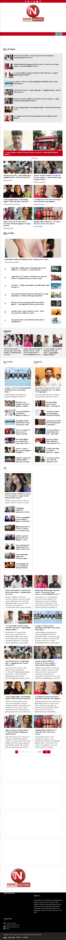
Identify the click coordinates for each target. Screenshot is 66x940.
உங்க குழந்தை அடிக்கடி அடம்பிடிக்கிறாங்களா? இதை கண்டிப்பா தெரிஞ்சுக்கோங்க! (28, 320)
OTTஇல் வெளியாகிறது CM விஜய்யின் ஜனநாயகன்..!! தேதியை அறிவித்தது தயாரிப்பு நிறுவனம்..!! (52, 450)
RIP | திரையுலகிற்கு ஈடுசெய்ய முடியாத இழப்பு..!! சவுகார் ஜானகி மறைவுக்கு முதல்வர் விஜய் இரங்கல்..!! (53, 404)
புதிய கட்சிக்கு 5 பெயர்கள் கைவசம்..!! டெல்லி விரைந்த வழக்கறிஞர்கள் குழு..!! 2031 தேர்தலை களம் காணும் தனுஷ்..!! (48, 389)
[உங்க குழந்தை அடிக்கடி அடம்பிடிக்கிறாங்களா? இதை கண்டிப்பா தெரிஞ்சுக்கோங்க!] (56, 321)
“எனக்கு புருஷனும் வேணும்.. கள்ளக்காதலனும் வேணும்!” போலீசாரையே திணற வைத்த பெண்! (37, 108)
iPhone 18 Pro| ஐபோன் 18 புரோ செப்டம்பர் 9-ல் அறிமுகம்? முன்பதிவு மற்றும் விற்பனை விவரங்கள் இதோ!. (23, 432)
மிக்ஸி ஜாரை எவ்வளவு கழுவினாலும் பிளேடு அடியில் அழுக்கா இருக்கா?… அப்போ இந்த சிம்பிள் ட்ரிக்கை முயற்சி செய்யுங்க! (27, 303)
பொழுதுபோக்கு (38, 361)
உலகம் (5, 467)
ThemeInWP (38, 934)
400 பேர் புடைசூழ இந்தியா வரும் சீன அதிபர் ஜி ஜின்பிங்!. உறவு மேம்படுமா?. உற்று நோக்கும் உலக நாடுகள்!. (23, 519)
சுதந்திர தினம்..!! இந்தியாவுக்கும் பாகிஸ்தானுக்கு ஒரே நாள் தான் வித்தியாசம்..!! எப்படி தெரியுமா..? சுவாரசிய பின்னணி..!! (28, 269)
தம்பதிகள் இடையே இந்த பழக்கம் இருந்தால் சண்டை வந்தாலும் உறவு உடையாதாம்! (26, 259)
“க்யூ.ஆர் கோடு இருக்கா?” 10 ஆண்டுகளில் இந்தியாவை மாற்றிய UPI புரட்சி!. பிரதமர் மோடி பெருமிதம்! (23, 413)
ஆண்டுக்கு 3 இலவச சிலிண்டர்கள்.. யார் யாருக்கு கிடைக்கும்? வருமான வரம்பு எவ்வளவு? (47, 222)
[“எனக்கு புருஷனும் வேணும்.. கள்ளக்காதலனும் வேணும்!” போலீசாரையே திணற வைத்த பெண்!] (9, 109)
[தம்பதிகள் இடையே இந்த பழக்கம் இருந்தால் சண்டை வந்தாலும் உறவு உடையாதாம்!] (33, 248)
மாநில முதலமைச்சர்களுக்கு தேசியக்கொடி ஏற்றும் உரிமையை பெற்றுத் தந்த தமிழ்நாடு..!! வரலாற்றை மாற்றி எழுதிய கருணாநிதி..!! (29, 294)
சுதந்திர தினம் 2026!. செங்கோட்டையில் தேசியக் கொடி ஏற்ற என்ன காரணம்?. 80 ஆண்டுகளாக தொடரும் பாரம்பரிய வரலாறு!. (29, 277)
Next (60, 341)
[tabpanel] (33, 143)
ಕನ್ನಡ (25, 937)
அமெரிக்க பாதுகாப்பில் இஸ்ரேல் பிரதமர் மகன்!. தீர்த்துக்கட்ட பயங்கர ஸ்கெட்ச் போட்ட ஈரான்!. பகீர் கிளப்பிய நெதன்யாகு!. (23, 538)
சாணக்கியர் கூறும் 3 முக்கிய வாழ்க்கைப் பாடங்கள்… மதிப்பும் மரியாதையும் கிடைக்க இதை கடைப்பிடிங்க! (27, 312)
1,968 (39, 752)
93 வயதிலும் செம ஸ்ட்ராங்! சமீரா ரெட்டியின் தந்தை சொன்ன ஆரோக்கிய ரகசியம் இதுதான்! (36, 117)
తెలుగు (18, 937)
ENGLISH (11, 937)
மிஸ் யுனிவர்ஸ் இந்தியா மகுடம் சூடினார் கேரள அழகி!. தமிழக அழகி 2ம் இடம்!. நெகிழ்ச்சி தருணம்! (23, 441)
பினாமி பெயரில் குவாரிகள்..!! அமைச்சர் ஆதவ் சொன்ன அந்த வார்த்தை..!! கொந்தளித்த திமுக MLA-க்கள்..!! (34, 56)
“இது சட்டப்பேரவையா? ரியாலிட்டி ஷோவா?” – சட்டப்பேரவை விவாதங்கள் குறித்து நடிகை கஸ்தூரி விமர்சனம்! (16, 223)
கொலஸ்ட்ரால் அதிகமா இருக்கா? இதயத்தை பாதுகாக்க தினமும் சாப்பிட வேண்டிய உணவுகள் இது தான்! (53, 441)
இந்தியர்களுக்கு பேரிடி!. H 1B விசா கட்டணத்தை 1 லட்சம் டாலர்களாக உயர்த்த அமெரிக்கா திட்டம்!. (23, 529)
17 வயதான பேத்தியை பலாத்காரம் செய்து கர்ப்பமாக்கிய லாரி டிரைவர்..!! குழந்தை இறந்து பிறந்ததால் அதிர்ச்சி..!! (36, 74)
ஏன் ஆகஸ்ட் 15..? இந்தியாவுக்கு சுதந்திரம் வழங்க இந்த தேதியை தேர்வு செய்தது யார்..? (30, 286)
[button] (57, 34)
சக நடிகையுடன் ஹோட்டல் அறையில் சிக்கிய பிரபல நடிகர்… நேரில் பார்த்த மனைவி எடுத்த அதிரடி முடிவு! (53, 432)
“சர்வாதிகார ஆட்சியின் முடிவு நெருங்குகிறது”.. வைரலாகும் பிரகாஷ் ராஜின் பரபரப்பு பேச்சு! (53, 413)
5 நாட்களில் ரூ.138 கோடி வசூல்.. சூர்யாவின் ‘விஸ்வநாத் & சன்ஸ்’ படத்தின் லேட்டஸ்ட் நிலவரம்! (53, 460)
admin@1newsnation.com (12, 927)
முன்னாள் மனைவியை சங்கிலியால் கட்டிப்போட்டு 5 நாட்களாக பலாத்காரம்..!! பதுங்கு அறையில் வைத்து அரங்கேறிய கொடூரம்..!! (36, 99)
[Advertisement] (33, 768)
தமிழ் (5, 937)
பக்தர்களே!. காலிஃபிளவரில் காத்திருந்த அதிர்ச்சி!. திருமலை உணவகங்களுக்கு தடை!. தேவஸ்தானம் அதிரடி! (23, 460)
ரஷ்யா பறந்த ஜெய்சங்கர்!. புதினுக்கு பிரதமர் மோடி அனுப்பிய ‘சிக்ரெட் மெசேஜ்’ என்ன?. (23, 547)
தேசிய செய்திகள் (8, 361)
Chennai (7, 928)
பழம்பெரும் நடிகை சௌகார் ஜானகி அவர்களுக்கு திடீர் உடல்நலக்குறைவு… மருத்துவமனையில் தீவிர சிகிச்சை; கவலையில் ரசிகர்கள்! (53, 423)
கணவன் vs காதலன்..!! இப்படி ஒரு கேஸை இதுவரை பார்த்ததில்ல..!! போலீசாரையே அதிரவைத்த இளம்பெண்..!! (23, 450)
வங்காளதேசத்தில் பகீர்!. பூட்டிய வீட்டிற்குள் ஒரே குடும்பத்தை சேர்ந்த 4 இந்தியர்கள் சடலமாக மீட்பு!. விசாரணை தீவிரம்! (23, 566)
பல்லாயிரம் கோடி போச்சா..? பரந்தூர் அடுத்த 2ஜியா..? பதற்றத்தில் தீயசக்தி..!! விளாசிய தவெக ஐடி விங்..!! (37, 91)
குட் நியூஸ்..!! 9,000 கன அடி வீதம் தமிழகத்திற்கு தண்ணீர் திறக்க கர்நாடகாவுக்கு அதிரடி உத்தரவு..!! (36, 82)
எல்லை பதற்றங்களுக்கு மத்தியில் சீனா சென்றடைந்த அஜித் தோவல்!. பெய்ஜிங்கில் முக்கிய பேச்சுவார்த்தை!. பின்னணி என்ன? (22, 556)
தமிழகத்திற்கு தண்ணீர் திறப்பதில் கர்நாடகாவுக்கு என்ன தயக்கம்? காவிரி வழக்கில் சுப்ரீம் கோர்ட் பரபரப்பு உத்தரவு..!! (23, 423)
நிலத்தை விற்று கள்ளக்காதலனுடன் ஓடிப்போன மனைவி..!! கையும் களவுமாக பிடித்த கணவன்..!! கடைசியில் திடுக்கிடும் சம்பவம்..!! (36, 65)
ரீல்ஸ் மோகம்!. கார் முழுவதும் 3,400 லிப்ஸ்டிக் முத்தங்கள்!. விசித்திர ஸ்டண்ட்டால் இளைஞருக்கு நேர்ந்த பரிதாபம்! (23, 404)
